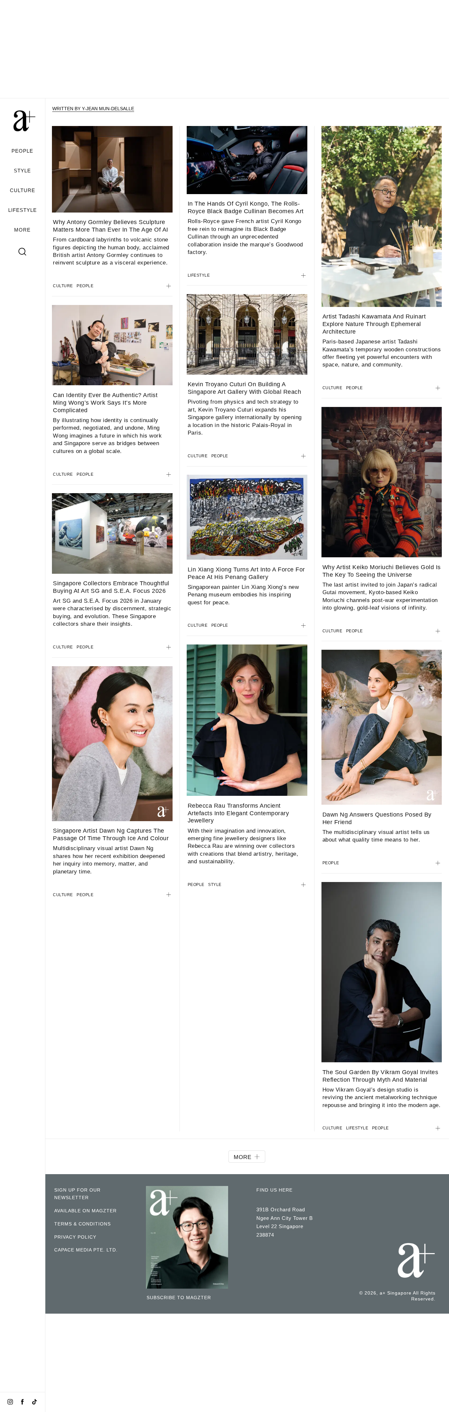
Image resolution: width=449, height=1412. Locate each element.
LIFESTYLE (22, 210)
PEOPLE (22, 151)
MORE (22, 229)
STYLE (22, 170)
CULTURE (22, 190)
